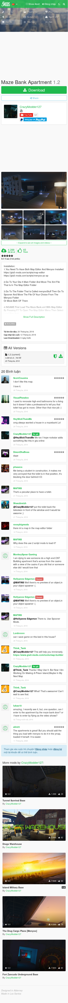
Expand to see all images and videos (34, 242)
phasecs (17, 466)
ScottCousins (20, 377)
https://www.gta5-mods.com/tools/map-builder (38, 654)
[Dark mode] (59, 4)
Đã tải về (11, 252)
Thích (25, 252)
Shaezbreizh (19, 503)
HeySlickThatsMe (22, 418)
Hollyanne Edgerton (24, 578)
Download (36, 90)
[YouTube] (21, 110)
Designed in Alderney (12, 990)
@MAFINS (18, 582)
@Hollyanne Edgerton (25, 618)
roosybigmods (21, 524)
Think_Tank (19, 648)
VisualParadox (21, 397)
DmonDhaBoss (21, 452)
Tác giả (35, 434)
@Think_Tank (20, 669)
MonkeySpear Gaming (25, 554)
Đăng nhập (41, 749)
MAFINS (17, 488)
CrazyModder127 (30, 107)
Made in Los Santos (11, 993)
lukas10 (17, 705)
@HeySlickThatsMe (23, 437)
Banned (39, 579)
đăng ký (57, 749)
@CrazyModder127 (23, 506)
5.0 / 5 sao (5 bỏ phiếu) (10, 259)
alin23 (16, 726)
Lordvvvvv (19, 633)
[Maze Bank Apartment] (34, 190)
